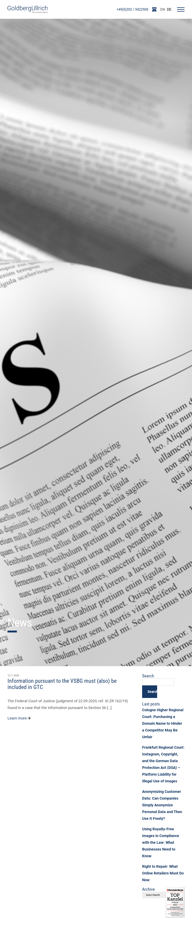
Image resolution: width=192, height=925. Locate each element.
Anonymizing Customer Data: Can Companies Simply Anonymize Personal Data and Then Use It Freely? (162, 805)
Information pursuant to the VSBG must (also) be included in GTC (62, 684)
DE (169, 9)
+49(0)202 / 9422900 (132, 9)
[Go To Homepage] (28, 12)
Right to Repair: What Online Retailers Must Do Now (163, 873)
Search (152, 691)
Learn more (17, 718)
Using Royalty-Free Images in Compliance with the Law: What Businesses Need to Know (160, 842)
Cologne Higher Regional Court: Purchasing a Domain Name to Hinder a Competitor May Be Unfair (162, 723)
